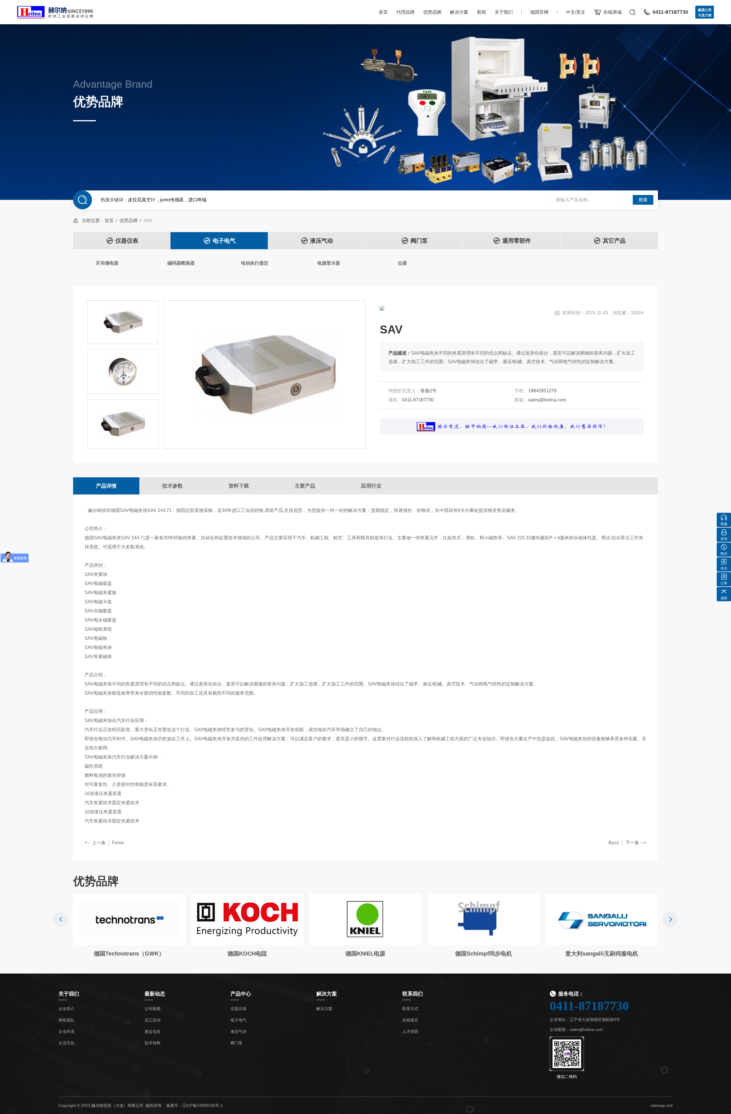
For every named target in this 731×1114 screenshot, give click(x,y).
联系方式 (410, 1008)
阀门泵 (419, 241)
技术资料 (152, 1043)
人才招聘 (410, 1031)
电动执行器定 (254, 263)
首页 (383, 12)
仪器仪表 (126, 241)
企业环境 (67, 1031)
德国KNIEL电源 (365, 953)
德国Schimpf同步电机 (483, 953)
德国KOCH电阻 (247, 953)
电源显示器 (328, 263)
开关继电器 (107, 263)
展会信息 (152, 1031)
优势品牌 (432, 12)
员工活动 (152, 1020)
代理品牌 (405, 12)
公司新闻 (152, 1008)
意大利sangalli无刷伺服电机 (601, 953)
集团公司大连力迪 (705, 12)
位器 (402, 263)
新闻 (481, 12)
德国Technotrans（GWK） (129, 953)
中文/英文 (575, 12)
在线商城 (612, 12)
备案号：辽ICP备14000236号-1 (194, 1105)
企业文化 (67, 1043)
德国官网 (539, 12)
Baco (614, 842)
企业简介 (67, 1008)
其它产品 (614, 241)
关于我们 (504, 12)
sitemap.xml (661, 1105)
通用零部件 (516, 241)
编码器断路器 (181, 263)
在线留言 (410, 1020)
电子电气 (224, 241)
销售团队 (67, 1020)
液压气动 (321, 241)
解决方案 (459, 12)
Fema (118, 842)
